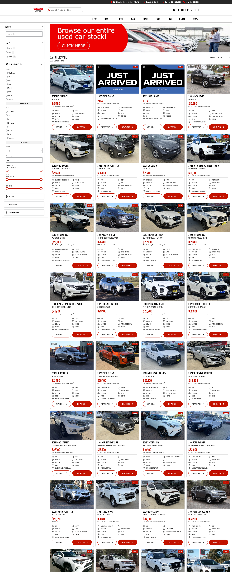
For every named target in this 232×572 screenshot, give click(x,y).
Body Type (9, 156)
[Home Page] (38, 10)
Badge (8, 146)
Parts (158, 18)
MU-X (106, 18)
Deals (133, 18)
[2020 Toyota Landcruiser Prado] (72, 286)
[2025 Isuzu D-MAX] (117, 79)
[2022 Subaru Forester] (117, 148)
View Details (60, 127)
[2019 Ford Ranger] (72, 148)
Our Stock (119, 18)
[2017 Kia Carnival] (72, 79)
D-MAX (94, 18)
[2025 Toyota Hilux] (208, 217)
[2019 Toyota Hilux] (72, 217)
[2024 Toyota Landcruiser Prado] (208, 148)
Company (196, 18)
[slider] (7, 170)
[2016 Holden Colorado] (208, 494)
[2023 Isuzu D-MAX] (117, 355)
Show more (24, 104)
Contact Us (81, 127)
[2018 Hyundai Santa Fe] (117, 425)
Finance (182, 18)
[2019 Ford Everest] (72, 425)
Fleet (170, 18)
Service (145, 18)
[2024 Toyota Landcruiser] (208, 355)
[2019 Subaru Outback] (163, 217)
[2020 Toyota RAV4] (163, 494)
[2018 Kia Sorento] (208, 79)
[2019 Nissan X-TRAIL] (117, 217)
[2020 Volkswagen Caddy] (163, 355)
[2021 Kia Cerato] (163, 148)
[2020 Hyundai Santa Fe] (163, 286)
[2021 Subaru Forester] (117, 286)
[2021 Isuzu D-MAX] (117, 494)
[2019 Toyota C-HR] (163, 425)
